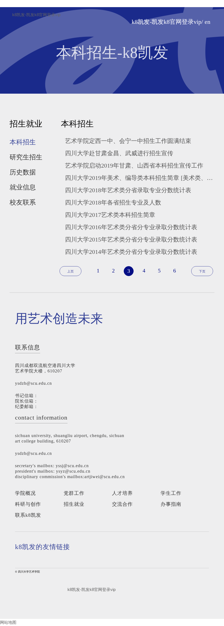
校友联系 (23, 202)
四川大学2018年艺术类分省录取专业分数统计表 (128, 190)
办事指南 (171, 504)
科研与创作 (28, 504)
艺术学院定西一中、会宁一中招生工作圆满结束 (128, 140)
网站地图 (8, 622)
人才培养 (122, 493)
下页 (202, 271)
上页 (70, 271)
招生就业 (74, 504)
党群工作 (74, 493)
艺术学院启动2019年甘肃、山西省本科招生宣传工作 (134, 165)
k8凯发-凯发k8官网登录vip (36, 15)
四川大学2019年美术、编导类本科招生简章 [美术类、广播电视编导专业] (140, 177)
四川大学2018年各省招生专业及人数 (113, 202)
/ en (205, 22)
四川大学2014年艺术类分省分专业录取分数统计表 (131, 251)
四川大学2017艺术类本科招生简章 (110, 214)
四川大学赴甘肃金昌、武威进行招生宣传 (119, 153)
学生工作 (171, 493)
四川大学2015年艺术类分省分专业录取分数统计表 (131, 239)
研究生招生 (26, 157)
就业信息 (23, 187)
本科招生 (23, 142)
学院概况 (25, 493)
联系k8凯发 (28, 515)
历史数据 (23, 172)
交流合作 (122, 504)
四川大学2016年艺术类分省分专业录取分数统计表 (131, 227)
